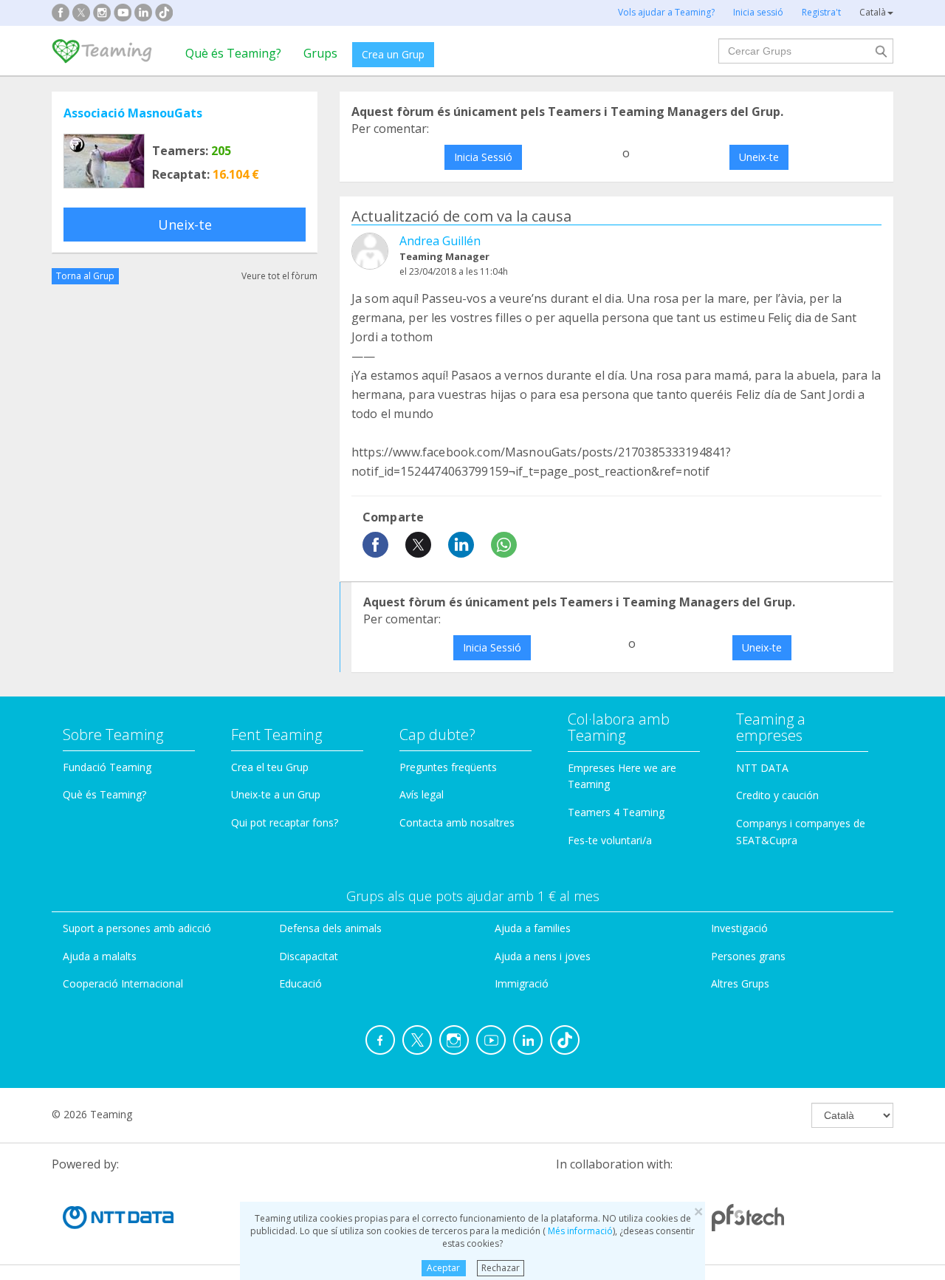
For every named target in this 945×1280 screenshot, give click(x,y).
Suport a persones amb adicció (137, 928)
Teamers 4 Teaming (616, 812)
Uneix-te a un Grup (275, 794)
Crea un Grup (393, 54)
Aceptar (443, 1268)
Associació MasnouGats (132, 113)
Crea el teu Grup (270, 767)
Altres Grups (740, 983)
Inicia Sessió (483, 157)
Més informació (579, 1231)
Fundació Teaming (107, 767)
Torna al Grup (85, 276)
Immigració (522, 983)
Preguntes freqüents (448, 767)
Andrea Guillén (440, 241)
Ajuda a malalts (100, 956)
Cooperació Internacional (123, 983)
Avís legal (421, 794)
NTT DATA (762, 768)
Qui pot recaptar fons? (284, 822)
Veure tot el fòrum (279, 276)
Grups (320, 53)
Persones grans (748, 956)
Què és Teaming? (233, 53)
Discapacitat (308, 956)
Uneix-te (185, 224)
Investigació (739, 928)
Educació (300, 983)
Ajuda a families (533, 928)
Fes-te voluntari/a (610, 840)
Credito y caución (777, 795)
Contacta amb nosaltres (457, 822)
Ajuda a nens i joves (543, 956)
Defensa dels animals (330, 928)
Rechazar (500, 1268)
